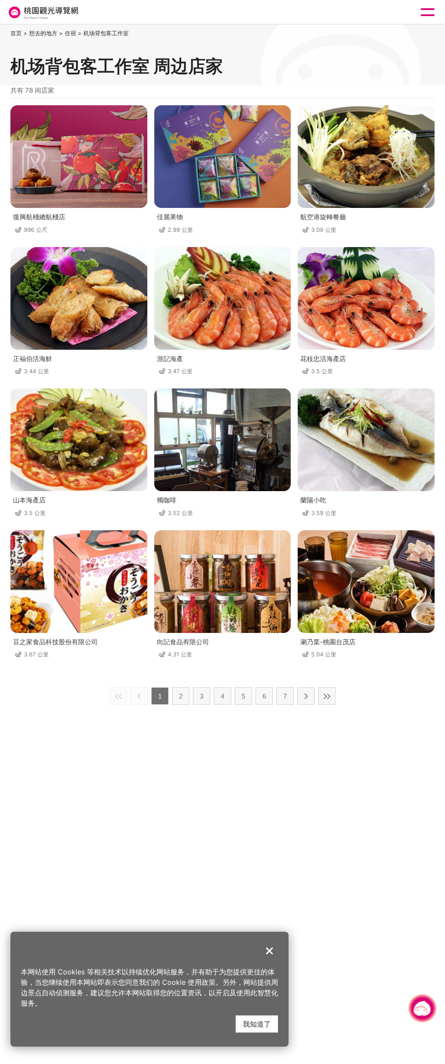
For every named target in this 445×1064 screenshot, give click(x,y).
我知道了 (257, 1024)
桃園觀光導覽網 (42, 12)
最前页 (118, 696)
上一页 (139, 696)
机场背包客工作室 (106, 33)
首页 (16, 33)
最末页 (326, 696)
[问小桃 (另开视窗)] (422, 1008)
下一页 (306, 696)
